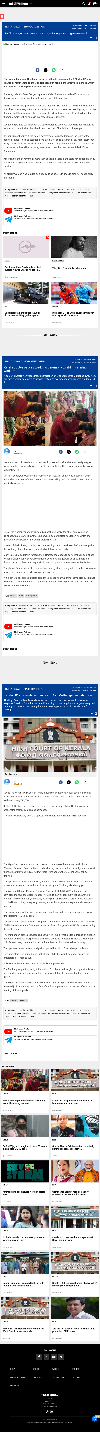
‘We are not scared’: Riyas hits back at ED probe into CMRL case (73, 1330)
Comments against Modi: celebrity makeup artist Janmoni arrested (70, 1193)
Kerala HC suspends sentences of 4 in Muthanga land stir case (48, 695)
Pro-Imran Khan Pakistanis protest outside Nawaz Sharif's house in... (23, 268)
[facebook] (37, 70)
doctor (21, 596)
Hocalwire (69, 1422)
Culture (76, 1377)
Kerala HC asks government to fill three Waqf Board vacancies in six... (23, 1330)
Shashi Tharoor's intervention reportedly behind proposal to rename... (73, 1147)
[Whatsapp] (54, 70)
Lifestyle (37, 1377)
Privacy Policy (49, 1404)
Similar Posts (8, 1066)
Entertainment (58, 260)
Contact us (49, 1401)
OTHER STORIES (10, 233)
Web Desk (18, 454)
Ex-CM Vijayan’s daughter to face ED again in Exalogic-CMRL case (25, 1147)
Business (14, 1386)
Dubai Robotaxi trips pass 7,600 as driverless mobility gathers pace (22, 314)
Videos (7, 260)
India (54, 1139)
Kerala (5, 1094)
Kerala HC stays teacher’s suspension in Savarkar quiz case (73, 1238)
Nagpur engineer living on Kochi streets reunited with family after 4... (23, 1284)
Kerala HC (14, 1001)
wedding (13, 596)
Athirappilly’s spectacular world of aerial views (24, 1193)
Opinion (36, 1369)
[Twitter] (45, 70)
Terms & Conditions (49, 1406)
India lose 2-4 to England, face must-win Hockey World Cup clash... (73, 314)
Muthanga (23, 1001)
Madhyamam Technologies (45, 1422)
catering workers (32, 596)
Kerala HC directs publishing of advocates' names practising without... (74, 1284)
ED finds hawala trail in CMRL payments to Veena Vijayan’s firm (25, 1238)
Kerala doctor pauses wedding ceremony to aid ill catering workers (45, 369)
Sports (55, 306)
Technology (58, 1377)
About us (49, 1398)
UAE (6, 306)
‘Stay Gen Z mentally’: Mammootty (70, 268)
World (55, 1369)
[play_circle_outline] (26, 247)
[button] (3, 3)
